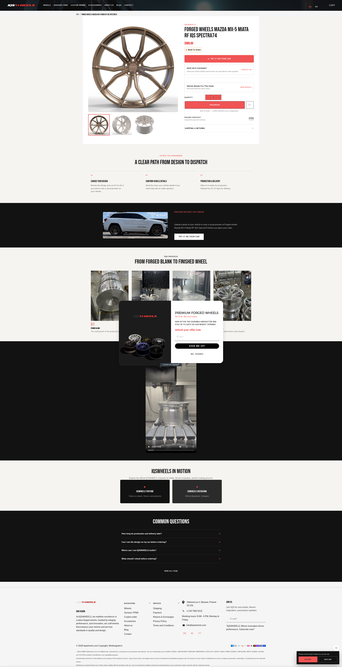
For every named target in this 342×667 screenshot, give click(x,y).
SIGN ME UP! (197, 346)
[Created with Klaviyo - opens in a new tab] (171, 364)
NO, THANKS (197, 354)
